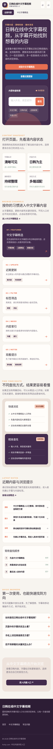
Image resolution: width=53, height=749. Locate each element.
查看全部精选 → (9, 495)
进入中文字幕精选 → (11, 218)
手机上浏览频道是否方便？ (18, 635)
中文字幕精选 (22, 12)
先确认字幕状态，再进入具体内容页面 (29, 537)
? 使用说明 (48, 5)
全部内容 (8, 12)
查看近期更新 (27, 76)
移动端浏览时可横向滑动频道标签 (27, 528)
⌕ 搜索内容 (43, 5)
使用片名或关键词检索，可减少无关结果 (29, 518)
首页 (4, 724)
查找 (39, 101)
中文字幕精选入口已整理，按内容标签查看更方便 (29, 507)
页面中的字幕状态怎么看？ (18, 626)
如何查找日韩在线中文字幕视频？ (21, 617)
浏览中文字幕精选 (26, 67)
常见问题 (26, 724)
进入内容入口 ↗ (26, 682)
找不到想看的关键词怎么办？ (19, 644)
